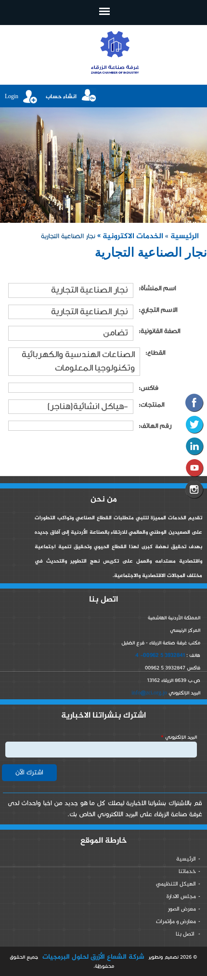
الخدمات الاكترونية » (129, 236)
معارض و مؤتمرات (176, 921)
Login (11, 97)
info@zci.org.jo (149, 693)
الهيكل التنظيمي (176, 884)
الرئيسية (183, 236)
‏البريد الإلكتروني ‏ (178, 737)
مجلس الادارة (181, 896)
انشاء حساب (61, 97)
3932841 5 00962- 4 (160, 655)
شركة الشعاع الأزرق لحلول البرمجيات (92, 957)
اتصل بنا (186, 934)
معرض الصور (182, 909)
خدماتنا (187, 871)
